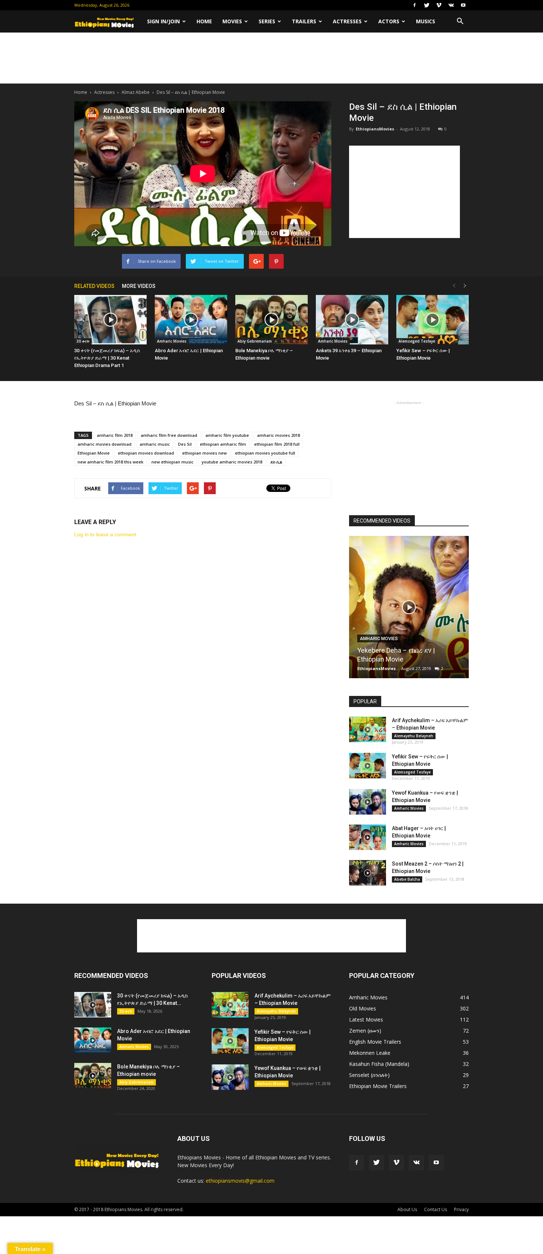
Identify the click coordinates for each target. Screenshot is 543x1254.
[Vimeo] (438, 5)
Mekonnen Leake (369, 1052)
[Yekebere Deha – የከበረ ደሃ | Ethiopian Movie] (409, 610)
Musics (425, 21)
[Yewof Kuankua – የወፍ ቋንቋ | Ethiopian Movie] (367, 802)
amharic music (155, 444)
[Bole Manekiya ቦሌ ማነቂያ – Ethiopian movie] (271, 320)
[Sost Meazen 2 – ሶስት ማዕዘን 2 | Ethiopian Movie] (367, 873)
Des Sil (185, 444)
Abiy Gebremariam (255, 341)
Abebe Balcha (407, 879)
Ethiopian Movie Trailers (378, 1086)
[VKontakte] (451, 5)
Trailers (304, 21)
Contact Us (435, 1209)
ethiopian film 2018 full (277, 444)
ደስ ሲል (276, 462)
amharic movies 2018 (278, 435)
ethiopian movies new (204, 453)
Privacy (461, 1209)
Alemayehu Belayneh (413, 735)
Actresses (347, 21)
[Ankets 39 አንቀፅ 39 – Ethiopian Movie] (352, 320)
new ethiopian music (172, 462)
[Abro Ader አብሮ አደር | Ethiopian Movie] (191, 320)
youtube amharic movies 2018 (232, 462)
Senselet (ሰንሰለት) (369, 1074)
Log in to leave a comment (105, 534)
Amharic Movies (172, 341)
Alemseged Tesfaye (417, 341)
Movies (232, 21)
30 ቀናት (82, 341)
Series (267, 21)
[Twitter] (426, 5)
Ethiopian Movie (94, 453)
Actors (388, 21)
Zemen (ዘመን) (365, 1030)
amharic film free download (169, 435)
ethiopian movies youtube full (265, 453)
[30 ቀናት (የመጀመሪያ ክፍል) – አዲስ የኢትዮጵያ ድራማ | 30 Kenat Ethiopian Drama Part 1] (110, 320)
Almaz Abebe (136, 92)
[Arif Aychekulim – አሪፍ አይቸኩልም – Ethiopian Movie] (367, 729)
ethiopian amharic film (223, 444)
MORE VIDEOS (139, 286)
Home (204, 21)
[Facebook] (414, 5)
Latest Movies (366, 1019)
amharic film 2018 (115, 435)
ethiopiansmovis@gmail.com (240, 1180)
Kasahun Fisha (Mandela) (379, 1063)
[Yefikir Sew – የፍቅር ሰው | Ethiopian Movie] (432, 320)
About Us (407, 1209)
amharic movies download (105, 444)
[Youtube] (463, 5)
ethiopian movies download (146, 453)
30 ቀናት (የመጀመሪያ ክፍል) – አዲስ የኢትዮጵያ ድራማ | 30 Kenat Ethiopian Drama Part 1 (107, 358)
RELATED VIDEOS (94, 286)
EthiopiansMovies (375, 129)
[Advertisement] (271, 58)
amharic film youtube (227, 435)
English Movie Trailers (375, 1041)
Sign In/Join (163, 21)
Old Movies (362, 1008)
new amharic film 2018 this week (110, 462)
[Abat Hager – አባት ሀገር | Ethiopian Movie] (367, 837)
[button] (460, 21)
